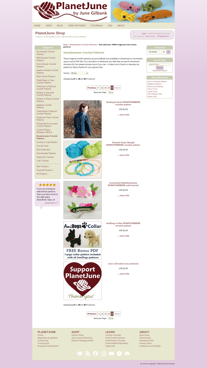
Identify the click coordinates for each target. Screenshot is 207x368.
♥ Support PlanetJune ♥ (48, 346)
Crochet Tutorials (113, 335)
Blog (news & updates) (48, 337)
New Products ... (44, 166)
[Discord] (127, 353)
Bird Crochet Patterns (46, 76)
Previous (91, 87)
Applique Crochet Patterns (44, 106)
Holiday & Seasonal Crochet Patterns (45, 94)
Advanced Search (159, 71)
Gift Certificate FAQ (154, 94)
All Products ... (43, 174)
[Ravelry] (119, 353)
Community (43, 340)
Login (144, 33)
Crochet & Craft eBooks (47, 142)
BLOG (60, 25)
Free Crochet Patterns (115, 337)
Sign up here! (150, 36)
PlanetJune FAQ (146, 340)
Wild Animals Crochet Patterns (46, 59)
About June (144, 335)
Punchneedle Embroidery (116, 343)
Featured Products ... (46, 170)
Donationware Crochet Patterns (83, 44)
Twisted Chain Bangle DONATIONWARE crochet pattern (123, 143)
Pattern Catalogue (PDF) (82, 340)
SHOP (49, 25)
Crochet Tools (43, 146)
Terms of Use (152, 89)
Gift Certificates (43, 150)
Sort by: (66, 73)
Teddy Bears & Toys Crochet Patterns (45, 81)
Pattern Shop (77, 335)
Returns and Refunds (155, 86)
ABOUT (121, 25)
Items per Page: (100, 93)
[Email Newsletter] (79, 353)
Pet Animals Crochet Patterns (46, 53)
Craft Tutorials (43, 161)
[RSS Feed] (87, 353)
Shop (65, 44)
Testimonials (145, 337)
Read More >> (52, 202)
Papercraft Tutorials (45, 157)
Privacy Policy (145, 343)
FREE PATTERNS (76, 25)
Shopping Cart (163, 36)
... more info (123, 114)
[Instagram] (103, 353)
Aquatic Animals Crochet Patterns (47, 71)
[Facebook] (95, 353)
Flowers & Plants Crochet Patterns (48, 100)
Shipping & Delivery (154, 84)
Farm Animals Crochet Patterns (46, 65)
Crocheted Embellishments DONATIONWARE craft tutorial (123, 184)
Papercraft (110, 346)
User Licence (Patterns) (82, 337)
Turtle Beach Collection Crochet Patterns (47, 112)
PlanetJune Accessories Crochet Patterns (47, 125)
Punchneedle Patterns (46, 153)
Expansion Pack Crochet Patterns (47, 118)
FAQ (110, 25)
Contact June (152, 91)
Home (40, 335)
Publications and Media (149, 346)
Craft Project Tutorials (115, 340)
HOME (37, 25)
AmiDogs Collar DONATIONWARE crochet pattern (123, 224)
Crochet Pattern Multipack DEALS (44, 131)
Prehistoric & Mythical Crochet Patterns (46, 87)
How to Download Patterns (157, 81)
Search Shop (160, 60)
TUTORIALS (97, 25)
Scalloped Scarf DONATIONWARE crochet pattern (123, 103)
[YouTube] (111, 353)
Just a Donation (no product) (123, 263)
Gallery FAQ (152, 96)
